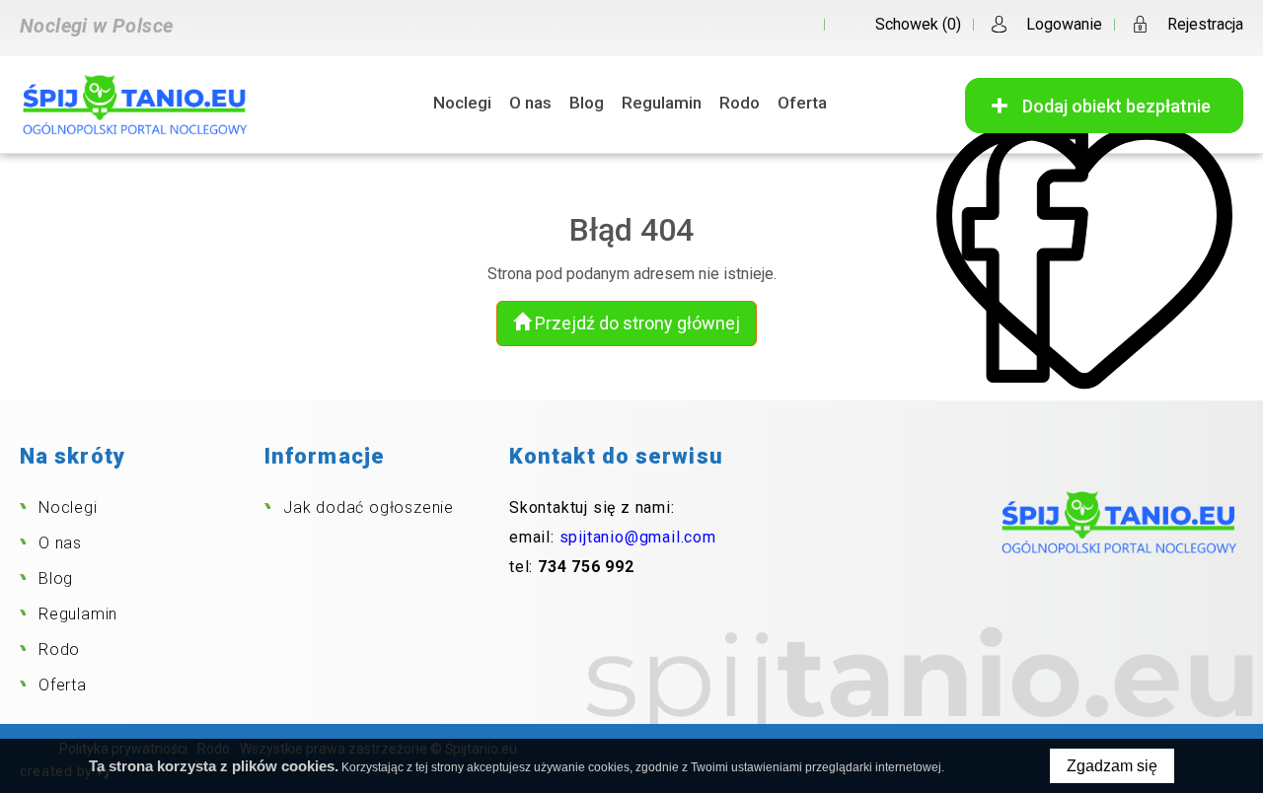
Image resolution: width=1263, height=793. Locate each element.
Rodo (739, 102)
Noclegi (462, 102)
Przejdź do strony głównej (635, 323)
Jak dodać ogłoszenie (368, 507)
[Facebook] (795, 24)
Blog (586, 102)
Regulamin (662, 102)
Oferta (802, 102)
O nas (530, 102)
